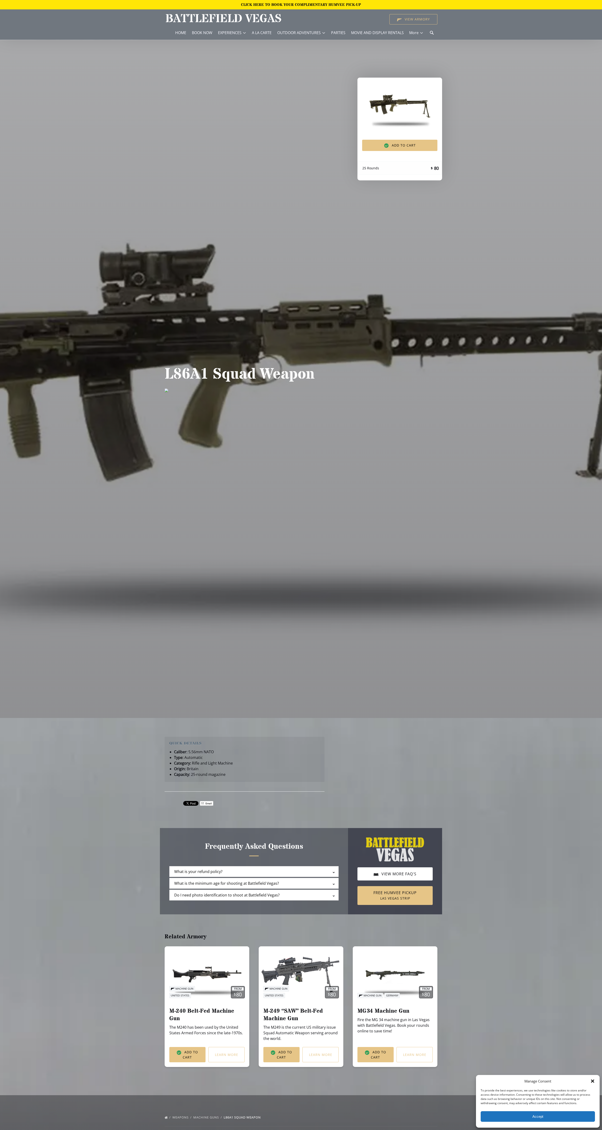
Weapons (181, 1117)
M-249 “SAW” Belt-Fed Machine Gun (293, 1015)
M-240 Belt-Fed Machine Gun (201, 1015)
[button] (592, 1081)
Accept (537, 1116)
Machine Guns (206, 1117)
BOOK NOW (202, 32)
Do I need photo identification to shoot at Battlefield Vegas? (227, 895)
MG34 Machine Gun (383, 1011)
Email (208, 803)
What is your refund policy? (198, 871)
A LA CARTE (262, 32)
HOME (180, 32)
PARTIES (338, 32)
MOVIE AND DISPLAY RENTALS (377, 32)
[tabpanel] (399, 106)
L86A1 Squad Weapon (243, 1117)
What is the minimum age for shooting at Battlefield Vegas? (226, 883)
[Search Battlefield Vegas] (431, 32)
